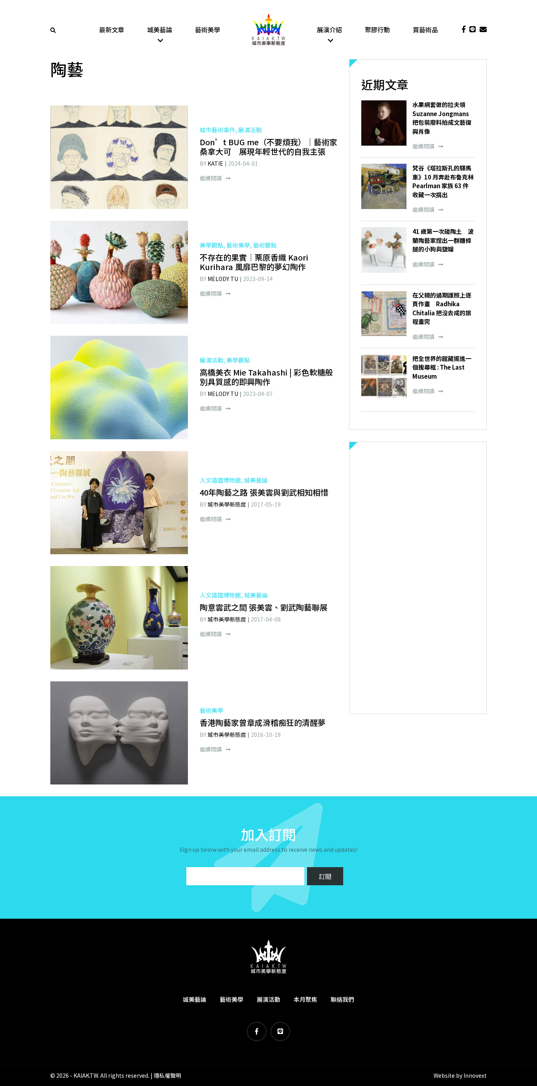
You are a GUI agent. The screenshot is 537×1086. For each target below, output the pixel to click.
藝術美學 (207, 29)
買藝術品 (425, 29)
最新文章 (111, 29)
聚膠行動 (377, 29)
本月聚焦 (305, 999)
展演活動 (268, 999)
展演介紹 (329, 29)
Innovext (475, 1075)
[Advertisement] (417, 578)
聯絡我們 (342, 999)
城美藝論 (159, 29)
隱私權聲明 (167, 1075)
